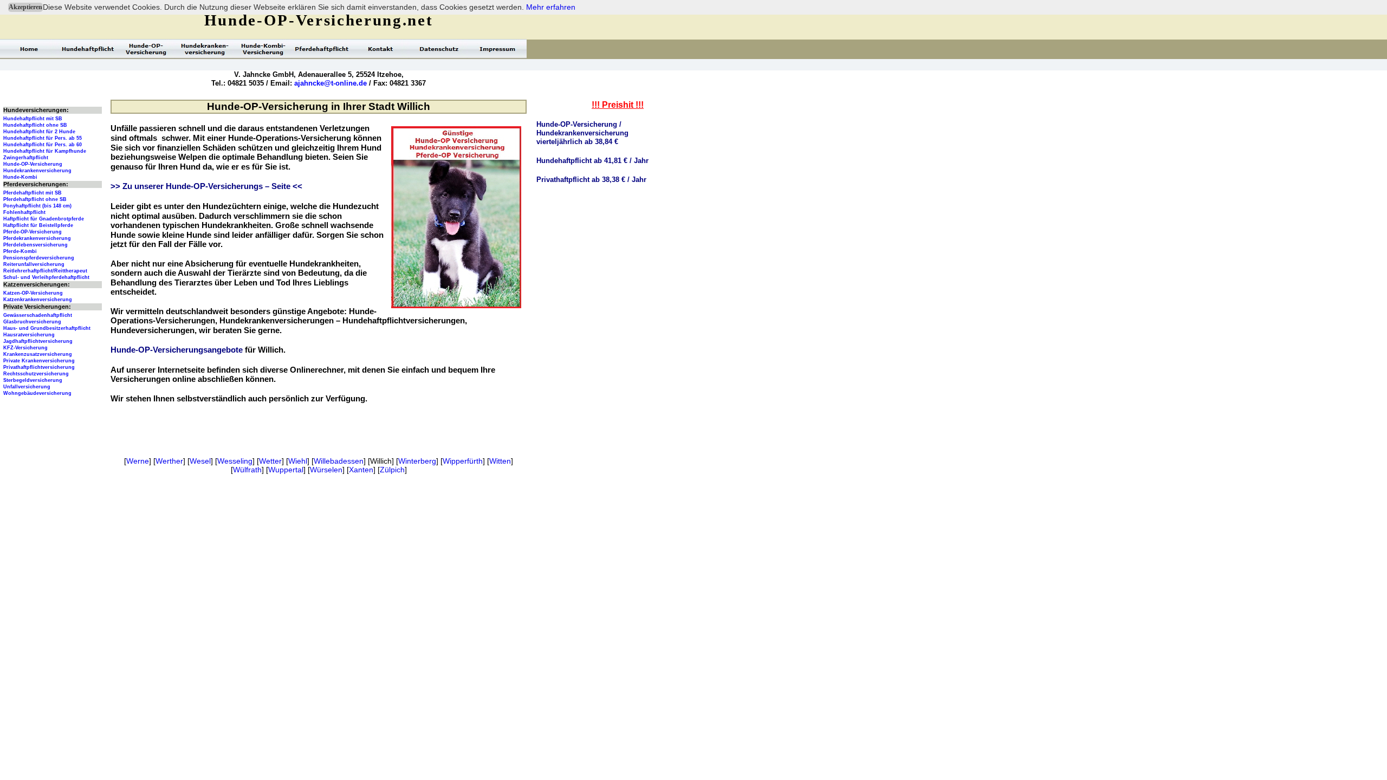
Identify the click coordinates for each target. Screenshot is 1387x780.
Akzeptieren (25, 7)
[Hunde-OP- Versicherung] (146, 48)
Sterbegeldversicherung (32, 380)
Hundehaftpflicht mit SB (32, 118)
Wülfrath (247, 469)
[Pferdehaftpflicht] (322, 48)
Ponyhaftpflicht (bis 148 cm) (37, 206)
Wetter (270, 461)
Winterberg (417, 461)
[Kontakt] (380, 48)
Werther (169, 461)
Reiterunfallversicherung (33, 264)
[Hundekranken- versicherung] (205, 48)
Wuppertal (285, 469)
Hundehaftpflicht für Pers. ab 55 (42, 138)
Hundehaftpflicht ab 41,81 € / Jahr (592, 161)
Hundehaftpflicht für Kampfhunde (44, 151)
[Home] (29, 48)
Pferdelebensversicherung (35, 245)
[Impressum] (497, 48)
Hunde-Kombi (20, 177)
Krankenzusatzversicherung (37, 354)
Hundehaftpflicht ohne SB (35, 125)
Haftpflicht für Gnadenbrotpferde (43, 219)
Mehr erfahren (550, 7)
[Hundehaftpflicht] (88, 48)
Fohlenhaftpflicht (24, 212)
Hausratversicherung (29, 334)
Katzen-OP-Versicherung (33, 293)
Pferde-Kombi (20, 251)
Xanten (361, 469)
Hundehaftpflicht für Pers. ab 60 (42, 144)
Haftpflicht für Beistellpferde (38, 225)
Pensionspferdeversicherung (38, 258)
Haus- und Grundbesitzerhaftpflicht (46, 328)
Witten (500, 461)
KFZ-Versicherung (25, 347)
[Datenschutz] (439, 48)
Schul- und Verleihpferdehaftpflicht (46, 277)
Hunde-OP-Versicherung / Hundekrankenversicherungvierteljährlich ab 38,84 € (582, 133)
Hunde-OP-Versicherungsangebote (177, 350)
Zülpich (392, 469)
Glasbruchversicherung (32, 321)
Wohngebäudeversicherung (37, 393)
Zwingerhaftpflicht (25, 157)
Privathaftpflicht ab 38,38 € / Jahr (591, 180)
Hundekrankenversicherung (37, 170)
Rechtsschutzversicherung (36, 373)
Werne (137, 461)
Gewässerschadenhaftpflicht (37, 315)
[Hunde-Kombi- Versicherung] (263, 48)
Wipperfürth (463, 461)
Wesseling (234, 461)
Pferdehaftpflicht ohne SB (35, 199)
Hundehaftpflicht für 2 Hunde (39, 131)
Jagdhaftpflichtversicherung (38, 341)
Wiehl (297, 461)
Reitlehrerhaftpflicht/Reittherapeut (45, 271)
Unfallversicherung (26, 386)
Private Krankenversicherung (39, 360)
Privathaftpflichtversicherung (39, 367)
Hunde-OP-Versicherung (32, 164)
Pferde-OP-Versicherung (32, 232)
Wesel (200, 461)
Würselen (326, 469)
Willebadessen (339, 461)
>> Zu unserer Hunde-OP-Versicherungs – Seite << (206, 186)
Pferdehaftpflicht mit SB (32, 193)
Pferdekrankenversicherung (37, 238)
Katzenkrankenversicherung (37, 299)
